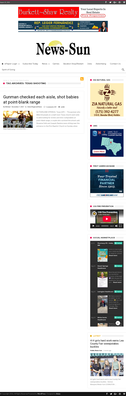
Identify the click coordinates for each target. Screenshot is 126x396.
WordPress (41, 394)
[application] (107, 218)
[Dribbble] (119, 2)
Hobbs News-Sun (96, 350)
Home (5, 80)
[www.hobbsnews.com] (63, 38)
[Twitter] (110, 2)
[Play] (93, 226)
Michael (7, 107)
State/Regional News (34, 107)
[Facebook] (106, 2)
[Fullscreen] (120, 226)
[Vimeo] (124, 2)
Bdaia (58, 394)
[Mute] (116, 226)
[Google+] (115, 2)
